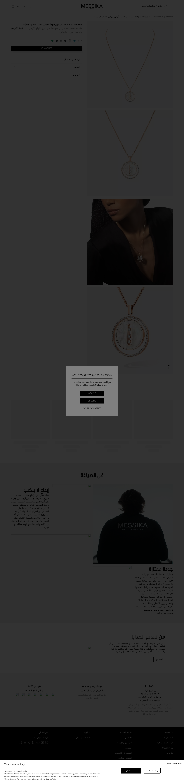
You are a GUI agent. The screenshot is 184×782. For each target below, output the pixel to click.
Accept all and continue (131, 770)
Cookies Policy (51, 779)
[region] (92, 771)
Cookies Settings (152, 770)
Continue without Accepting (174, 763)
